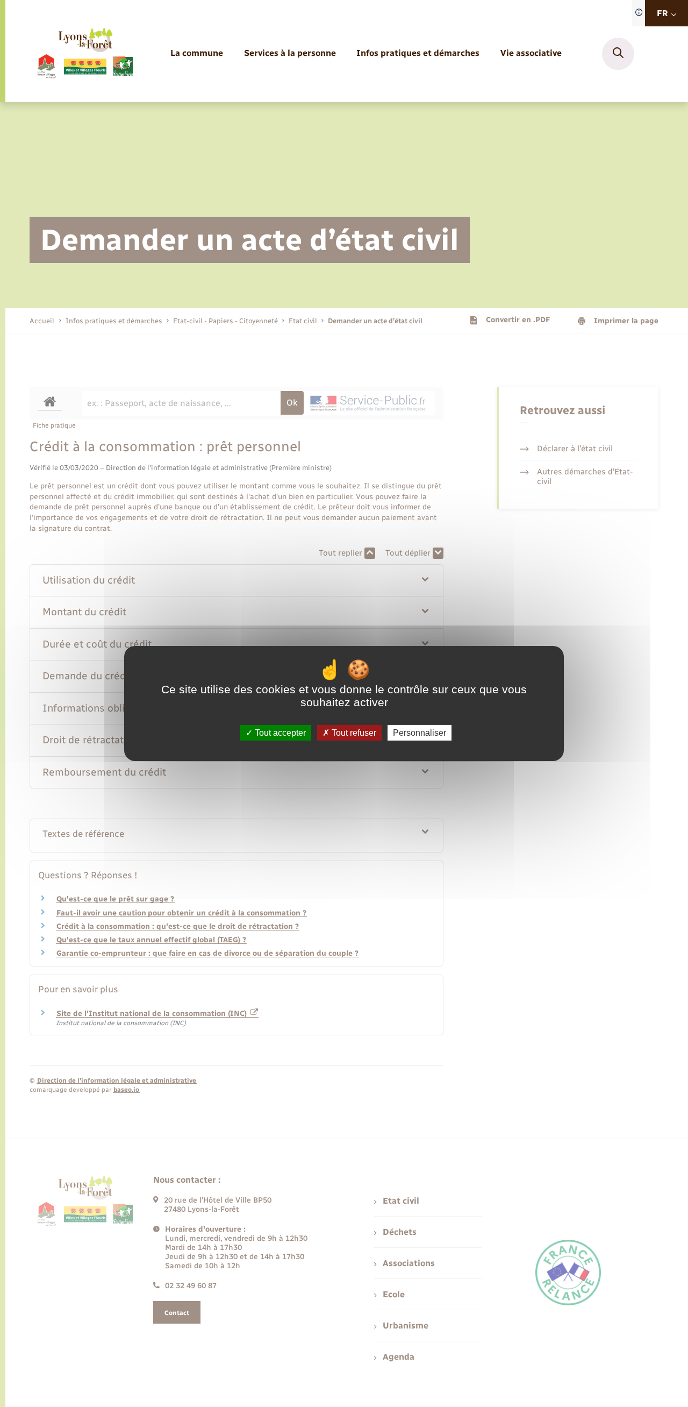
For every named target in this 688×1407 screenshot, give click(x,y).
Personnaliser (419, 732)
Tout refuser (352, 732)
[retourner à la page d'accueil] (84, 54)
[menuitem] (196, 53)
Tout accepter (279, 732)
